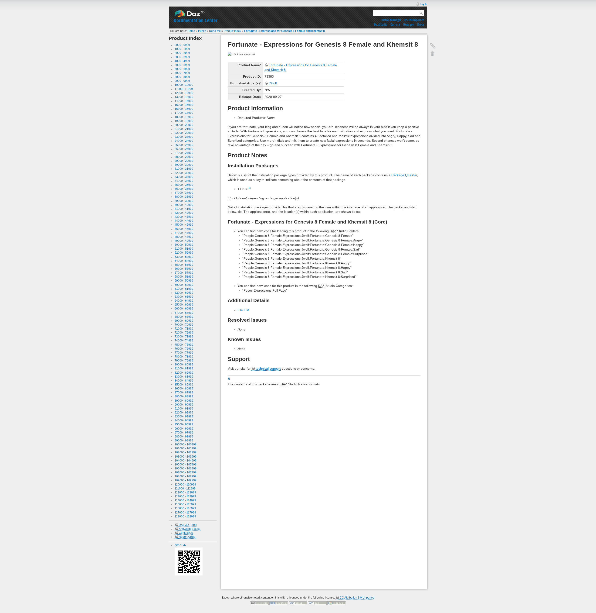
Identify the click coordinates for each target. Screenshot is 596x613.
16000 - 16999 (184, 108)
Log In (423, 4)
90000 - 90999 (184, 404)
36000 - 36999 (184, 188)
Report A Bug (187, 536)
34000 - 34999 (184, 181)
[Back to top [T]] (432, 53)
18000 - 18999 (184, 117)
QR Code (180, 545)
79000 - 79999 (184, 360)
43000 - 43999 (184, 216)
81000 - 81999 (184, 368)
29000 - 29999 (184, 160)
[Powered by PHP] (278, 603)
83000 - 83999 (184, 376)
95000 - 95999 (184, 424)
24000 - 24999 (184, 140)
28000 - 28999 (184, 156)
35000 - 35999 (184, 184)
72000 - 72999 (184, 332)
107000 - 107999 (185, 472)
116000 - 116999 (185, 508)
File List (243, 310)
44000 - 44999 (184, 220)
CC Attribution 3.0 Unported (357, 597)
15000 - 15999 (184, 105)
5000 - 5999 (182, 65)
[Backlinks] (432, 45)
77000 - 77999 (184, 352)
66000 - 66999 (184, 308)
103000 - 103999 (185, 456)
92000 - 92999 (184, 412)
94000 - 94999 (184, 420)
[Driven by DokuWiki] (336, 603)
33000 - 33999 (184, 177)
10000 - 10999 (184, 84)
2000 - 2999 (182, 53)
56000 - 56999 (184, 268)
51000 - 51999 (184, 248)
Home (191, 31)
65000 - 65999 (184, 304)
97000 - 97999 (184, 432)
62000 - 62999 (184, 292)
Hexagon (408, 24)
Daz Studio (380, 24)
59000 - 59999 (184, 280)
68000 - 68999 (184, 316)
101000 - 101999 (185, 448)
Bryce (420, 24)
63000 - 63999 (184, 296)
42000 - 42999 (184, 212)
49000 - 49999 (184, 240)
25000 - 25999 (184, 145)
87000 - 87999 (184, 392)
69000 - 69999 (184, 320)
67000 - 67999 (184, 312)
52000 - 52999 (184, 252)
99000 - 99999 (184, 440)
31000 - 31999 (184, 168)
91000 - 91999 (184, 408)
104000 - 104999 (185, 460)
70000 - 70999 (184, 324)
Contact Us (186, 532)
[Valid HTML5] (298, 603)
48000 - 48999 (184, 236)
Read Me (215, 31)
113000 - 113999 (185, 496)
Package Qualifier (404, 175)
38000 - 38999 (184, 196)
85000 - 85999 (184, 384)
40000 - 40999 (184, 205)
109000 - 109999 (185, 480)
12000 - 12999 (184, 93)
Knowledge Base (189, 528)
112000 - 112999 (185, 492)
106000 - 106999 (185, 468)
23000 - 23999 (184, 136)
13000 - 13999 (184, 97)
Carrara (395, 24)
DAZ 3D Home (188, 525)
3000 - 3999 (182, 57)
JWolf (273, 83)
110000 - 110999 (185, 484)
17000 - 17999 (184, 112)
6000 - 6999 (182, 69)
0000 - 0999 (182, 45)
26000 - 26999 (184, 149)
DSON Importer (414, 20)
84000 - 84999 (184, 380)
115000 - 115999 (185, 504)
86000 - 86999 (184, 388)
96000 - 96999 (184, 428)
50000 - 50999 (184, 244)
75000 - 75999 (184, 344)
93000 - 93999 (184, 416)
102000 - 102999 (185, 452)
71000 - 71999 (184, 328)
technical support (268, 368)
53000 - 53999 (184, 256)
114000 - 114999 (185, 500)
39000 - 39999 (184, 201)
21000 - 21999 (184, 129)
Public (202, 31)
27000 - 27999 (184, 153)
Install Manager (391, 20)
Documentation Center (195, 20)
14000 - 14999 (184, 101)
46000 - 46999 (184, 229)
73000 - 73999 (184, 336)
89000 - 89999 (184, 400)
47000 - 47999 (184, 232)
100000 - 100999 (185, 444)
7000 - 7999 (182, 73)
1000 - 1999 (182, 49)
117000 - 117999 (185, 512)
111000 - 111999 (185, 488)
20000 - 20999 (184, 125)
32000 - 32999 (184, 173)
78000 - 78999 (184, 356)
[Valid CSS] (317, 603)
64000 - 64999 (184, 300)
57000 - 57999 (184, 272)
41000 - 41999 (184, 208)
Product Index (232, 31)
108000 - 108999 (185, 476)
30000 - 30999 (184, 164)
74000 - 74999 (184, 340)
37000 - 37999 (184, 192)
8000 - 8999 (182, 77)
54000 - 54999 (184, 260)
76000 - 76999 (184, 348)
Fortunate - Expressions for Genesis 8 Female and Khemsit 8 (284, 31)
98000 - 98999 (184, 436)
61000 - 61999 (184, 288)
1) (249, 187)
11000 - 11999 (184, 89)
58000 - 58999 (184, 276)
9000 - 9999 (182, 81)
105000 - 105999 (185, 464)
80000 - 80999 (184, 364)
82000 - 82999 (184, 372)
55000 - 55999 (184, 264)
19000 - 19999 (184, 121)
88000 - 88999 (184, 396)
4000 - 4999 (182, 61)
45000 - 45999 (184, 224)
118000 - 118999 (185, 516)
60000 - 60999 (184, 284)
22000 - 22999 (184, 132)
